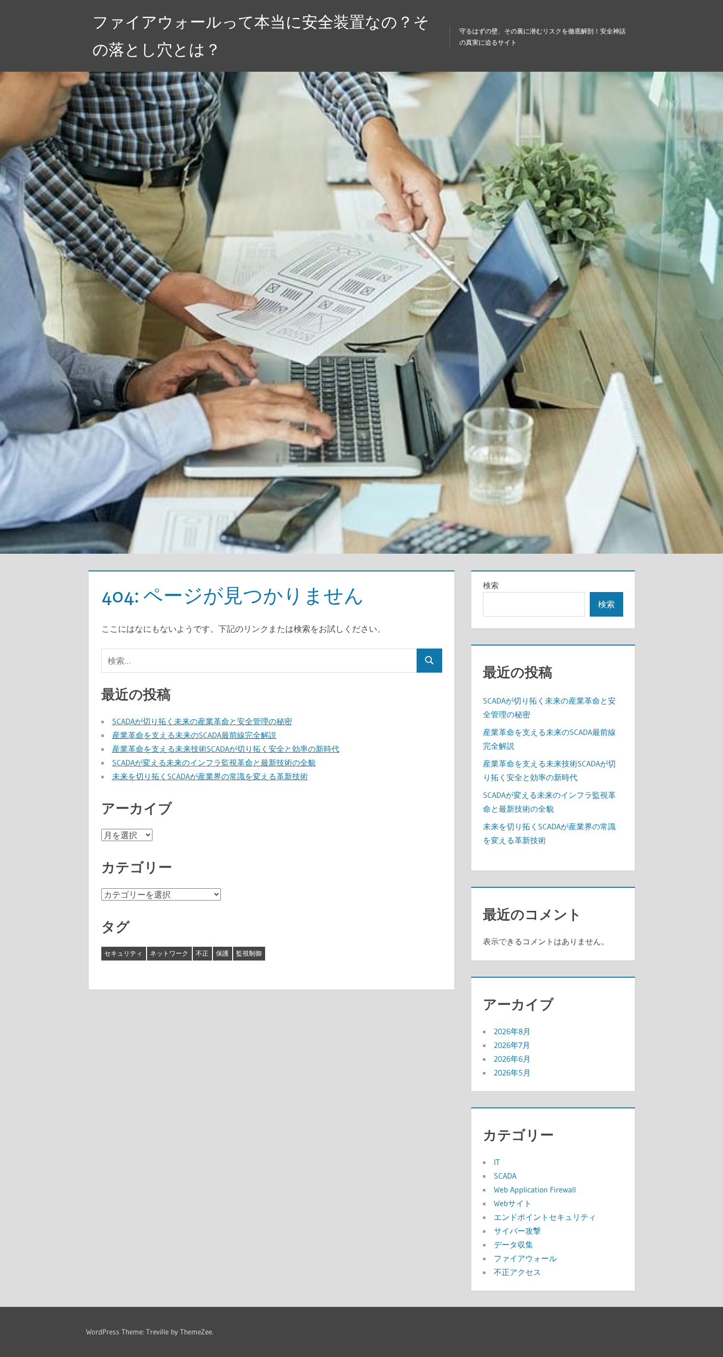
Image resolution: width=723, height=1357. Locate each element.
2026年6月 (512, 1059)
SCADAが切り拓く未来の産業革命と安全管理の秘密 (202, 721)
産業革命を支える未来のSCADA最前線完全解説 (194, 735)
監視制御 (249, 953)
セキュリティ (123, 953)
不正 (202, 953)
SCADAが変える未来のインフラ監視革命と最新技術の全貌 (214, 762)
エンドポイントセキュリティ (545, 1217)
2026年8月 (512, 1031)
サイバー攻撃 (517, 1231)
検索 (491, 585)
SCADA (505, 1176)
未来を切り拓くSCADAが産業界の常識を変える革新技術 (210, 776)
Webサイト (513, 1203)
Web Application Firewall (535, 1189)
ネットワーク (169, 953)
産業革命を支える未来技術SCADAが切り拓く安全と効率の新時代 (225, 749)
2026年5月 (512, 1072)
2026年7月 (512, 1045)
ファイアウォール (525, 1258)
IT (497, 1162)
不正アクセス (517, 1272)
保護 (222, 953)
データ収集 (513, 1244)
